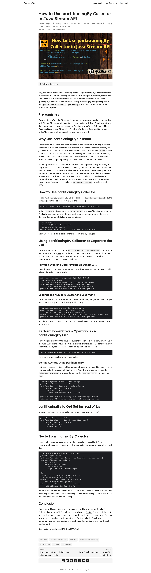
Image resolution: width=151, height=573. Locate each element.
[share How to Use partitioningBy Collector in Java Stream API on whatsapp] (79, 560)
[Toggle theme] (38, 3)
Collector (73, 540)
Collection (43, 540)
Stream (56, 544)
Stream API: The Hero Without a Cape (76, 129)
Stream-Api (67, 544)
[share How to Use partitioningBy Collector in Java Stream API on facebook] (75, 560)
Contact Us (46, 524)
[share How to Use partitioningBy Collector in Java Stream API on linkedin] (67, 560)
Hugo (81, 570)
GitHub (89, 512)
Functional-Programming (89, 540)
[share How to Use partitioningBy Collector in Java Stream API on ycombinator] (87, 560)
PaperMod (88, 570)
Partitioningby (45, 544)
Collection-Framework (58, 540)
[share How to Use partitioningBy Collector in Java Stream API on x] (63, 560)
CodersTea (30, 3)
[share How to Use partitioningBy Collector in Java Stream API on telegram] (83, 560)
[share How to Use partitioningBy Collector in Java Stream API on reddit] (71, 560)
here (67, 211)
